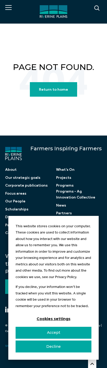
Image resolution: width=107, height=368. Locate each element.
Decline (53, 346)
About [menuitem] (11, 169)
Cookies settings (53, 318)
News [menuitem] (61, 205)
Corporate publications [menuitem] (26, 185)
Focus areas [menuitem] (15, 193)
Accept (53, 332)
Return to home (53, 89)
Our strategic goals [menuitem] (22, 177)
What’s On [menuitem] (65, 169)
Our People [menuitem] (15, 201)
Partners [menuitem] (64, 213)
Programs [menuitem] (64, 185)
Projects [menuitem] (63, 177)
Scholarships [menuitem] (16, 209)
